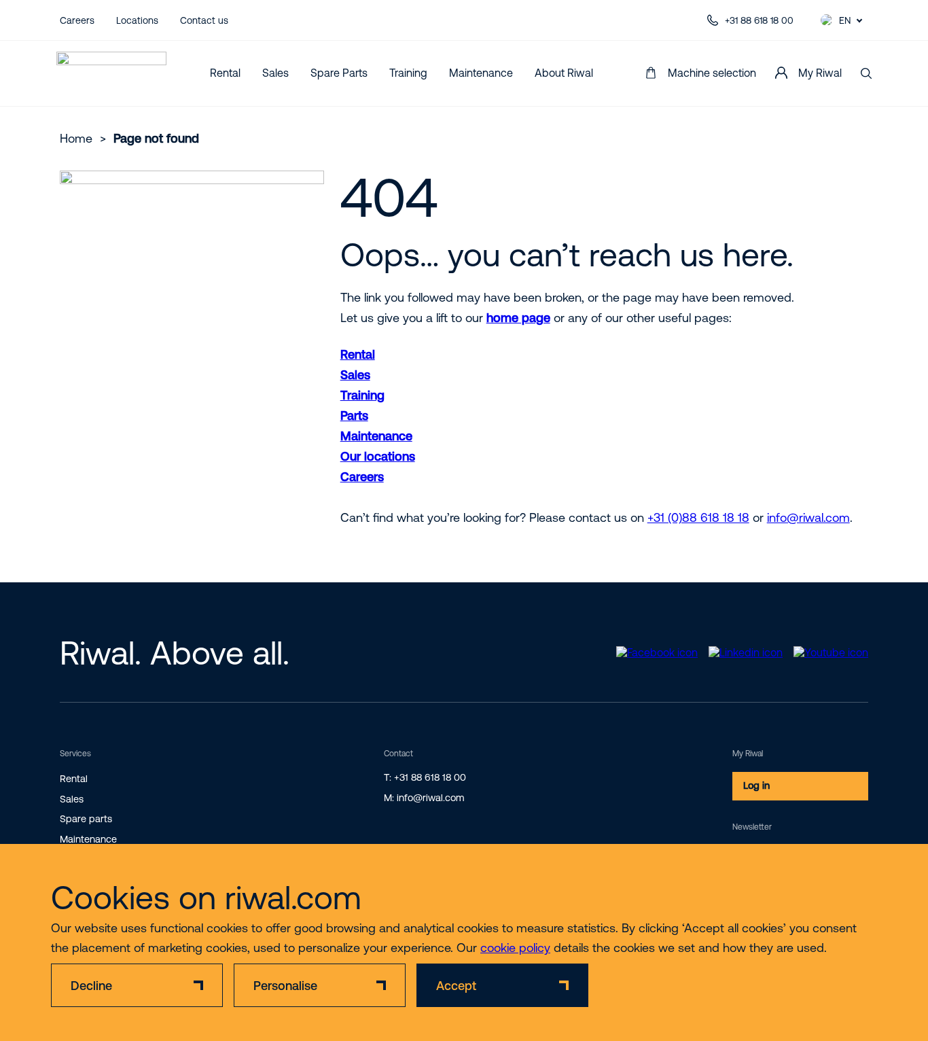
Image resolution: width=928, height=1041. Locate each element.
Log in (756, 785)
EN (845, 20)
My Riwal (820, 73)
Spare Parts (339, 73)
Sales (275, 73)
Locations (137, 20)
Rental (225, 73)
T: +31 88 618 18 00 (425, 777)
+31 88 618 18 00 (759, 20)
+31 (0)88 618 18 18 (698, 517)
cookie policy (515, 947)
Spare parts (86, 818)
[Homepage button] (111, 73)
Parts (354, 415)
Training (408, 73)
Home (76, 138)
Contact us (204, 20)
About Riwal (564, 73)
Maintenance (481, 73)
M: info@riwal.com (424, 797)
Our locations (377, 456)
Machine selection (712, 73)
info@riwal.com (808, 517)
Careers (77, 20)
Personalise (285, 985)
